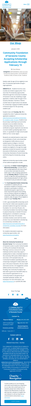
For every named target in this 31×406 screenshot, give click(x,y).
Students (24, 75)
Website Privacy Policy (12, 342)
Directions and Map (8, 328)
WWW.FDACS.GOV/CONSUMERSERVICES (12, 362)
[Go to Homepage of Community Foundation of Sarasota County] (6, 4)
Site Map (22, 342)
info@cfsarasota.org (22, 328)
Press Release (16, 69)
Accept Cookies (16, 401)
